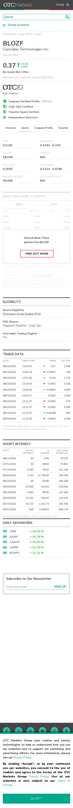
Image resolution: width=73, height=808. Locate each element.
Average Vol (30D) (13, 176)
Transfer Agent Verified (23, 112)
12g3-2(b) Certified (20, 106)
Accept (36, 798)
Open (6, 141)
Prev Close (9, 165)
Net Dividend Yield (50, 176)
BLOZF (29, 34)
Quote (25, 128)
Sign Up (60, 587)
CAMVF (15, 542)
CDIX (13, 531)
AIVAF (14, 537)
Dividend (45, 153)
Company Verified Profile (30, 101)
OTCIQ (60, 5)
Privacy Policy (22, 757)
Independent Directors (23, 117)
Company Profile (43, 128)
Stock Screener (18, 25)
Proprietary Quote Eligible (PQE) (22, 314)
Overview (10, 128)
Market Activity (10, 34)
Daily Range (47, 141)
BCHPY (14, 553)
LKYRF (14, 547)
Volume (7, 153)
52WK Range (47, 165)
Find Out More (37, 254)
